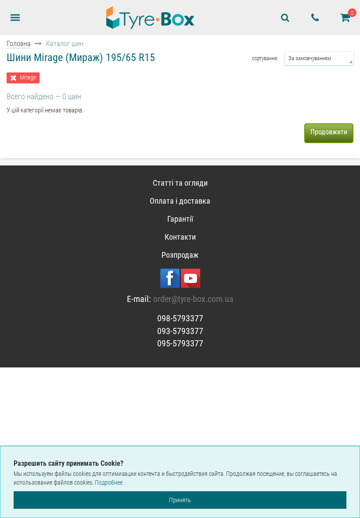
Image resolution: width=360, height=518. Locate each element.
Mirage (28, 77)
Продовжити (328, 132)
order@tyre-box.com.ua (193, 299)
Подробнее (108, 482)
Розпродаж (180, 254)
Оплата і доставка (180, 200)
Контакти (180, 236)
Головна (19, 44)
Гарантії (180, 218)
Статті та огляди (180, 182)
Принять (180, 500)
